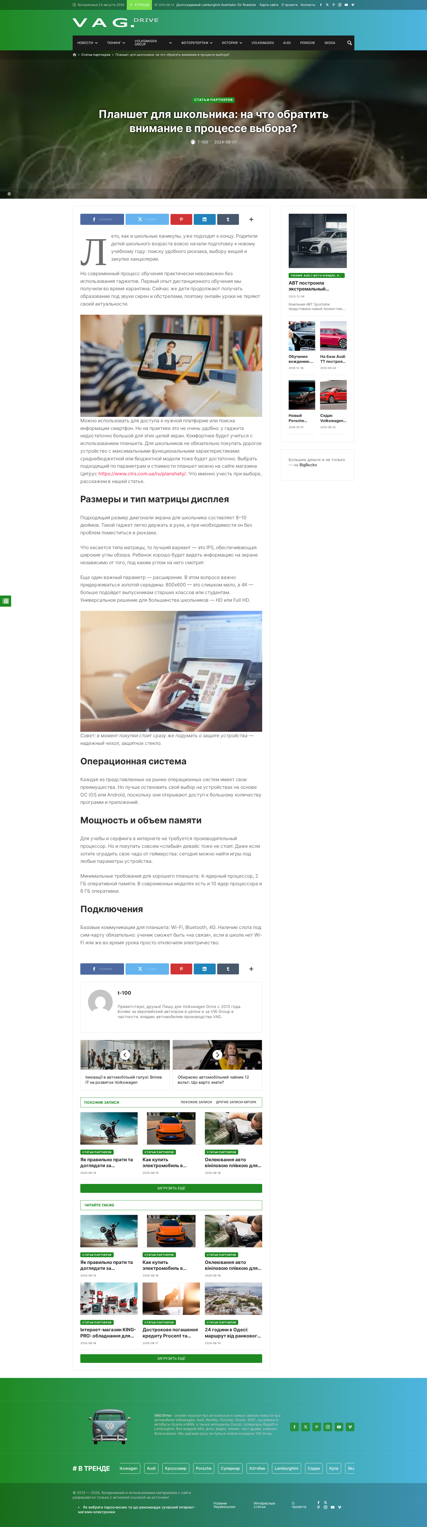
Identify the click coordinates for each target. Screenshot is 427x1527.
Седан (288, 1468)
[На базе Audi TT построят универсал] (333, 336)
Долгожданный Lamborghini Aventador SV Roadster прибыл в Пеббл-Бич (224, 5)
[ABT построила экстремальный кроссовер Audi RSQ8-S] (318, 241)
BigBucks (308, 464)
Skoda (328, 1468)
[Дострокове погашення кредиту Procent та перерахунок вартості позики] (171, 1298)
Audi (125, 1468)
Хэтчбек (231, 1468)
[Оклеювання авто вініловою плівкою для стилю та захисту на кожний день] (233, 1128)
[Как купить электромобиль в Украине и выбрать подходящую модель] (171, 1128)
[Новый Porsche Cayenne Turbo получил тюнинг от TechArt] (302, 395)
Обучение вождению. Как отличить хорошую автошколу (302, 359)
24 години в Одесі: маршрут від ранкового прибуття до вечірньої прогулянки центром (232, 1333)
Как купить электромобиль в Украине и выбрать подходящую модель (168, 1163)
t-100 (124, 993)
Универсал (353, 1468)
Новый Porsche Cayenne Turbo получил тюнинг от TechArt (298, 418)
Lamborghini (260, 1468)
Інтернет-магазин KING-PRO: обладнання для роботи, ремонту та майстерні (108, 1333)
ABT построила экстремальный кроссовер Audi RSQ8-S (316, 286)
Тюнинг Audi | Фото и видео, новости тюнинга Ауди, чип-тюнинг (318, 275)
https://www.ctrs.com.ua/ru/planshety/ (142, 474)
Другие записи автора (236, 1102)
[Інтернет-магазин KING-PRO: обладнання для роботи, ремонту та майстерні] (109, 1298)
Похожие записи (196, 1102)
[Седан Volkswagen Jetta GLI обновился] (333, 395)
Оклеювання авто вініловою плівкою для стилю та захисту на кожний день (231, 1163)
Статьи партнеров (95, 55)
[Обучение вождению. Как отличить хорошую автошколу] (302, 336)
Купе (307, 1468)
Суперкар (204, 1468)
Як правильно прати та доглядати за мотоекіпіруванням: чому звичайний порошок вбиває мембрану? (106, 1163)
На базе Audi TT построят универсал (332, 359)
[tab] (196, 1102)
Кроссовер (149, 1468)
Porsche (177, 1468)
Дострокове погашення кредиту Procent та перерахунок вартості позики (170, 1333)
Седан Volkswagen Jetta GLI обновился (331, 418)
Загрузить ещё (171, 1188)
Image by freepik (27, 193)
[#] (320, 5)
